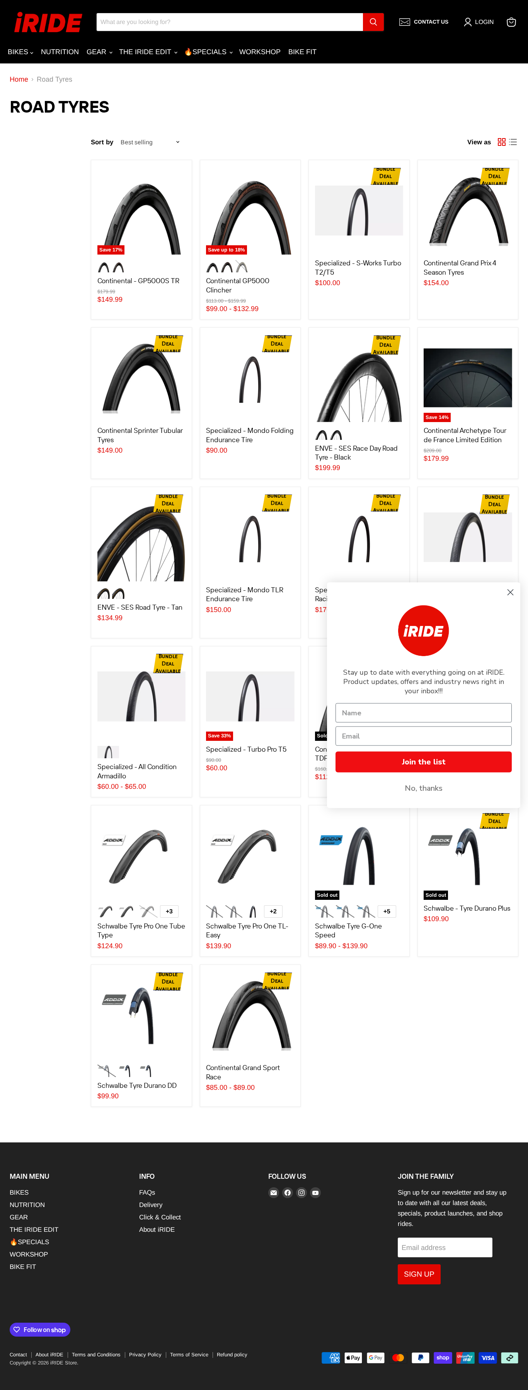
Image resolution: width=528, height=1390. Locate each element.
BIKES (19, 52)
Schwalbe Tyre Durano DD (137, 1085)
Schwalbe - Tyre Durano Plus (467, 908)
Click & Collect (160, 1217)
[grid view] (501, 142)
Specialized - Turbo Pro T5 (246, 749)
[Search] (373, 22)
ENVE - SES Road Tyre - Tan (139, 607)
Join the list (424, 761)
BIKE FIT (302, 52)
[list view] (512, 142)
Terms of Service (189, 1355)
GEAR (97, 52)
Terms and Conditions (96, 1355)
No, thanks (424, 788)
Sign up (419, 1274)
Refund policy (232, 1355)
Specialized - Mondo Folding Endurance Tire (250, 435)
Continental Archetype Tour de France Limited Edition (465, 435)
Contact (18, 1355)
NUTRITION (60, 52)
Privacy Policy (145, 1355)
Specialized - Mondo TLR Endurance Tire (244, 594)
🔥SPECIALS (206, 52)
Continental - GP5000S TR (138, 280)
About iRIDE (157, 1229)
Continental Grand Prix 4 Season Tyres (460, 267)
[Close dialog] (510, 592)
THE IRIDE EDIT (146, 52)
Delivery (150, 1205)
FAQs (147, 1192)
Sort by (102, 142)
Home (19, 79)
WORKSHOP (260, 52)
